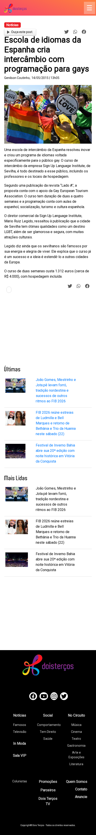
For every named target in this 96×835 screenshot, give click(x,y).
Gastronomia (76, 745)
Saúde (47, 738)
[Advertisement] (37, 331)
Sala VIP (19, 755)
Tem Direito (48, 732)
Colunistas (19, 781)
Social (48, 715)
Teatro (76, 738)
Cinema (76, 732)
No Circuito (76, 715)
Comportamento (49, 725)
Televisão (19, 732)
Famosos (19, 725)
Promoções (48, 781)
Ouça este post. (22, 32)
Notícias (19, 715)
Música (76, 725)
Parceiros (48, 790)
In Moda (19, 743)
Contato (81, 789)
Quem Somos (76, 781)
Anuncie (81, 797)
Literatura (76, 764)
